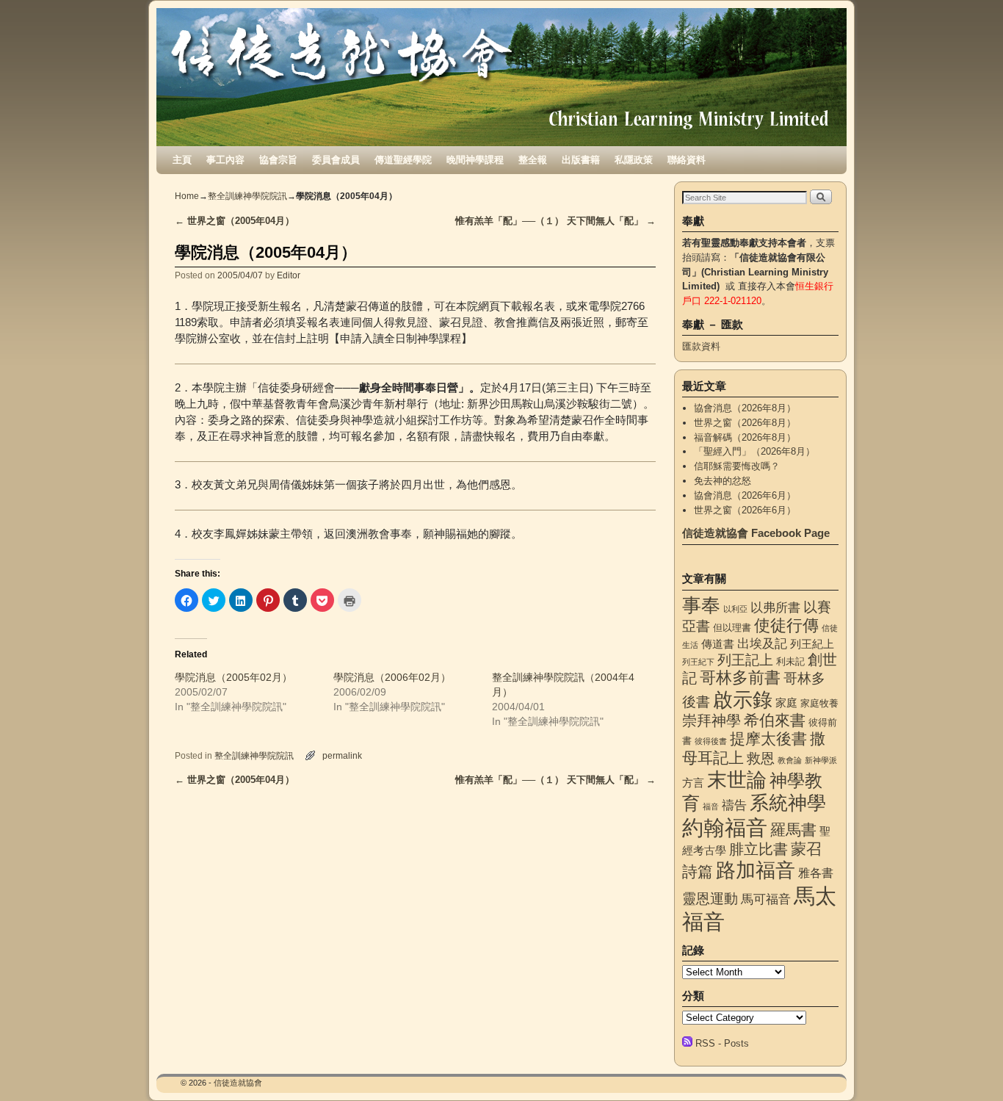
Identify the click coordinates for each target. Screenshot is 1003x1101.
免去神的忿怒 (722, 480)
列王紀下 (698, 661)
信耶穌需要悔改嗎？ (737, 466)
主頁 (182, 159)
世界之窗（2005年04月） (234, 220)
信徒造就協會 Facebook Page (756, 533)
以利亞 (735, 608)
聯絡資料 (686, 159)
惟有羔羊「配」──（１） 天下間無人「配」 (555, 220)
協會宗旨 (278, 159)
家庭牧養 (819, 703)
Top (968, 1066)
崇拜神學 (711, 720)
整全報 (532, 159)
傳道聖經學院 (403, 159)
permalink (342, 755)
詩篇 (697, 871)
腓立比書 (758, 849)
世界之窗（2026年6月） (745, 510)
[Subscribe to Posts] (687, 1043)
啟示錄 (742, 699)
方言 (693, 783)
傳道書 (717, 644)
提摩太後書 (768, 738)
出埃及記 (762, 643)
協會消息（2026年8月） (745, 408)
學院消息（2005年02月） (233, 677)
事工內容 (225, 159)
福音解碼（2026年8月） (745, 437)
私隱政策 (634, 159)
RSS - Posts (722, 1043)
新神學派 (821, 760)
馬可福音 (766, 899)
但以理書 (732, 627)
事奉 (701, 605)
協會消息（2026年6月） (745, 495)
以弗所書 (775, 607)
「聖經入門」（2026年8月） (754, 451)
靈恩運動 (710, 898)
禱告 (734, 805)
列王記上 (745, 660)
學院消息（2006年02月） (392, 677)
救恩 (761, 758)
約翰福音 (724, 827)
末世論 (737, 780)
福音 (711, 806)
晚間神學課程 (475, 159)
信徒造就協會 (238, 1082)
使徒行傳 (786, 625)
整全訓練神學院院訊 (247, 196)
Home (187, 196)
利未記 (790, 661)
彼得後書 (711, 741)
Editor (288, 275)
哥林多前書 (740, 677)
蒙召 (806, 848)
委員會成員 (336, 159)
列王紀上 (812, 644)
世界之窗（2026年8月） (745, 422)
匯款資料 (701, 346)
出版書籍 (581, 159)
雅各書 (815, 872)
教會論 (790, 760)
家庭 (786, 703)
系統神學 (788, 803)
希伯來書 (774, 720)
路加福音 (755, 870)
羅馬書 (793, 830)
